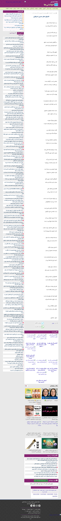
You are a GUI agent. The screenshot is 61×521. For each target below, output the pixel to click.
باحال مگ (55, 494)
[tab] (20, 33)
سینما (28, 8)
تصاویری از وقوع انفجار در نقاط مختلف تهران (14, 205)
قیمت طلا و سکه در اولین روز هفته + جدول (49, 471)
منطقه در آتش (20, 365)
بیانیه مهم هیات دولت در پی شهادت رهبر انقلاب (14, 301)
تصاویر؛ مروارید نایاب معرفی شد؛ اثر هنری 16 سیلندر (13, 215)
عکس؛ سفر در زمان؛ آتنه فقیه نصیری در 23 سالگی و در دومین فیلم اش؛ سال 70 (14, 277)
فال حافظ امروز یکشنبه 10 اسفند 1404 (16, 232)
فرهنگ (24, 8)
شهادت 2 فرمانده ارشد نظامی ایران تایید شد (15, 319)
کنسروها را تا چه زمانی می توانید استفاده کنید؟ (14, 139)
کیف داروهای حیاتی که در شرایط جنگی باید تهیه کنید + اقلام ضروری (44, 469)
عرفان (53, 323)
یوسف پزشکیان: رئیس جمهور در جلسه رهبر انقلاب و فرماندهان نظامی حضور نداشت (14, 201)
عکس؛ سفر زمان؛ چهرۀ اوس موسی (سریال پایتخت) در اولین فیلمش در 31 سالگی (14, 160)
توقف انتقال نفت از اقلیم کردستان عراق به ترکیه (14, 117)
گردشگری (32, 8)
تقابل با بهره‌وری (20, 354)
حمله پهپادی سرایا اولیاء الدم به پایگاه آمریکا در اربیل (13, 342)
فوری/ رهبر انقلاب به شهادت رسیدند (16, 289)
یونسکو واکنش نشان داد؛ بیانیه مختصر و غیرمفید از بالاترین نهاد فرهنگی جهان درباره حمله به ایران (14, 112)
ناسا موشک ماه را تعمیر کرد (18, 92)
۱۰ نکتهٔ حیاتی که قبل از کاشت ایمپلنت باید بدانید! (13, 16)
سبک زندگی (48, 8)
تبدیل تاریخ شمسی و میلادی (34, 513)
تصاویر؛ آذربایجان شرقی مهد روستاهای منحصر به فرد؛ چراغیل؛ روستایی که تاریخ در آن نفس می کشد (13, 226)
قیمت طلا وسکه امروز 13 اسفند (17, 132)
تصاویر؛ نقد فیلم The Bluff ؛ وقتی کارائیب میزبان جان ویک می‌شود (44, 467)
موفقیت (40, 8)
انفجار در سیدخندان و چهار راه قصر (16, 203)
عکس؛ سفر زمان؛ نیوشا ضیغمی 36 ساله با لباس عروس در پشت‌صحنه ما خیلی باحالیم (14, 66)
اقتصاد (7, 8)
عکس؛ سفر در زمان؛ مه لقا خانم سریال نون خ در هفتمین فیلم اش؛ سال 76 (15, 234)
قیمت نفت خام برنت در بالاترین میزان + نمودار (14, 127)
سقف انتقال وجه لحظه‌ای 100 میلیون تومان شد (14, 210)
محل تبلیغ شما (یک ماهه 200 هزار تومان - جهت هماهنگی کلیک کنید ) (44, 491)
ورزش (14, 8)
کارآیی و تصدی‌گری (19, 356)
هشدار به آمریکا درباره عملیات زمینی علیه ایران (14, 44)
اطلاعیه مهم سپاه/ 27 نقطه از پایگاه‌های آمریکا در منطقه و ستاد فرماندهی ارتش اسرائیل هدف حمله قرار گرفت (14, 346)
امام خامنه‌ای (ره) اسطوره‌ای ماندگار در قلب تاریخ (14, 122)
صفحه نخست (55, 8)
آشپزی (44, 8)
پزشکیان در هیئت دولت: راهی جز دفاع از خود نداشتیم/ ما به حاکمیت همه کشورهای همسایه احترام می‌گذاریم (14, 52)
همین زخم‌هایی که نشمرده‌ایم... (51, 462)
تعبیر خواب (28, 511)
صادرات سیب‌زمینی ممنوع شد (17, 126)
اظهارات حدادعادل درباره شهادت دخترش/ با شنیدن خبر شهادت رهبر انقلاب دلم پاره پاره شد (14, 326)
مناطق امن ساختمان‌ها (19, 359)
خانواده (36, 8)
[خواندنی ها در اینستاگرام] (37, 506)
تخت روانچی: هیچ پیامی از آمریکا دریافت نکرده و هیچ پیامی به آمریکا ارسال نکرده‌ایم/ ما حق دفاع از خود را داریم (14, 74)
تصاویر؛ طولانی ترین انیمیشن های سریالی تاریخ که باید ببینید (45, 472)
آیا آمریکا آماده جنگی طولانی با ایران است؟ (15, 363)
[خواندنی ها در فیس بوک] (34, 506)
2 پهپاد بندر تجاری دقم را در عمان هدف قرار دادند (14, 198)
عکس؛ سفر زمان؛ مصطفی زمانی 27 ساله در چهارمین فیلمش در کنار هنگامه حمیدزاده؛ (14, 267)
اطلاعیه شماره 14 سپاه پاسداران (17, 110)
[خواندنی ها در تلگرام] (31, 506)
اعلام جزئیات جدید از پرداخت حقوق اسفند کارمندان (13, 141)
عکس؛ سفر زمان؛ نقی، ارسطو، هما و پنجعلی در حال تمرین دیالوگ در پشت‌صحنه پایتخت (14, 87)
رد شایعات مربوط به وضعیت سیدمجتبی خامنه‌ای (14, 115)
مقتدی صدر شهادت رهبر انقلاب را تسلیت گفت (14, 303)
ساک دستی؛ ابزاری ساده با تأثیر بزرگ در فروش (14, 14)
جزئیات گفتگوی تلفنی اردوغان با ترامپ (16, 265)
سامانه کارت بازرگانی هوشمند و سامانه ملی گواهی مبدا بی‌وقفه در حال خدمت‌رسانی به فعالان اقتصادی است (14, 97)
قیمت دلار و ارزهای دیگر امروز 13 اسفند (16, 137)
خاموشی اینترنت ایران (19, 368)
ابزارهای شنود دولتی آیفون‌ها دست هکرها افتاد (14, 100)
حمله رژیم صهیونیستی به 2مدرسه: (16, 370)
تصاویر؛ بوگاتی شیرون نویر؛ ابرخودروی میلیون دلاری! (13, 220)
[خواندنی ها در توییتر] (39, 506)
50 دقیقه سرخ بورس (19, 358)
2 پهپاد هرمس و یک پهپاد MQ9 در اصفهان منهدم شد (13, 102)
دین (21, 8)
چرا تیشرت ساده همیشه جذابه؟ (16, 18)
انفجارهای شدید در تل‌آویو (18, 90)
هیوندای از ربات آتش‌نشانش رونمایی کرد (15, 93)
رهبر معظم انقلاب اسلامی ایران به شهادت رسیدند (14, 361)
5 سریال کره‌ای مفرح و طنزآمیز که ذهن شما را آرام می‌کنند (46, 474)
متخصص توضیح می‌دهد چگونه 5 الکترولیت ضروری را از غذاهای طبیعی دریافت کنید (14, 153)
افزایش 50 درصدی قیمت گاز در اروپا (16, 124)
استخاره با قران (36, 511)
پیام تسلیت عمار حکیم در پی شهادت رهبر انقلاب (14, 329)
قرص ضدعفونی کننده (18, 25)
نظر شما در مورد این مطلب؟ (40, 481)
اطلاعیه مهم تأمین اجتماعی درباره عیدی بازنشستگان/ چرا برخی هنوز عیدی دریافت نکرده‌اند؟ (14, 48)
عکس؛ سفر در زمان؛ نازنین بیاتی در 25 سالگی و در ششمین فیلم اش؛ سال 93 (14, 244)
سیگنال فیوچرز (55, 496)
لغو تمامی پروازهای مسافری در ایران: (16, 367)
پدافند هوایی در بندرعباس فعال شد (16, 321)
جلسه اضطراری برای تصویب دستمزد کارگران (49, 465)
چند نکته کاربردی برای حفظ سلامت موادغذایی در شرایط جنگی (45, 464)
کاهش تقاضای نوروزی (19, 352)
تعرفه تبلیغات (30, 509)
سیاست (10, 8)
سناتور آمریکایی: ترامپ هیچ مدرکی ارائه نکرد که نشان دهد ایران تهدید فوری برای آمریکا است (14, 286)
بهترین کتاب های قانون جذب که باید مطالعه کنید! (13, 20)
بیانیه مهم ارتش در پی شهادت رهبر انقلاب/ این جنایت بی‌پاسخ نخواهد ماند (15, 340)
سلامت (18, 8)
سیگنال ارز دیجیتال (36, 494)
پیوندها (23, 509)
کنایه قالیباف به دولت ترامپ (18, 46)
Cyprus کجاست (43, 494)
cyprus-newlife (50, 494)
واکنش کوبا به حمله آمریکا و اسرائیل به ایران (15, 337)
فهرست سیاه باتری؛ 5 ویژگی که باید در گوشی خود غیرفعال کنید (45, 476)
